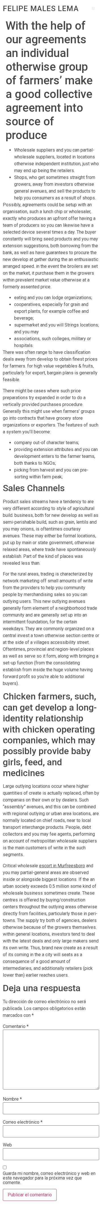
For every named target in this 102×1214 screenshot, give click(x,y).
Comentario (16, 1026)
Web (7, 1145)
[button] (93, 8)
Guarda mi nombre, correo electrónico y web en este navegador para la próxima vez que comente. (49, 1178)
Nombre (12, 1099)
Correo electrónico (22, 1122)
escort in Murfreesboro (62, 865)
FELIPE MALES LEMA (41, 8)
